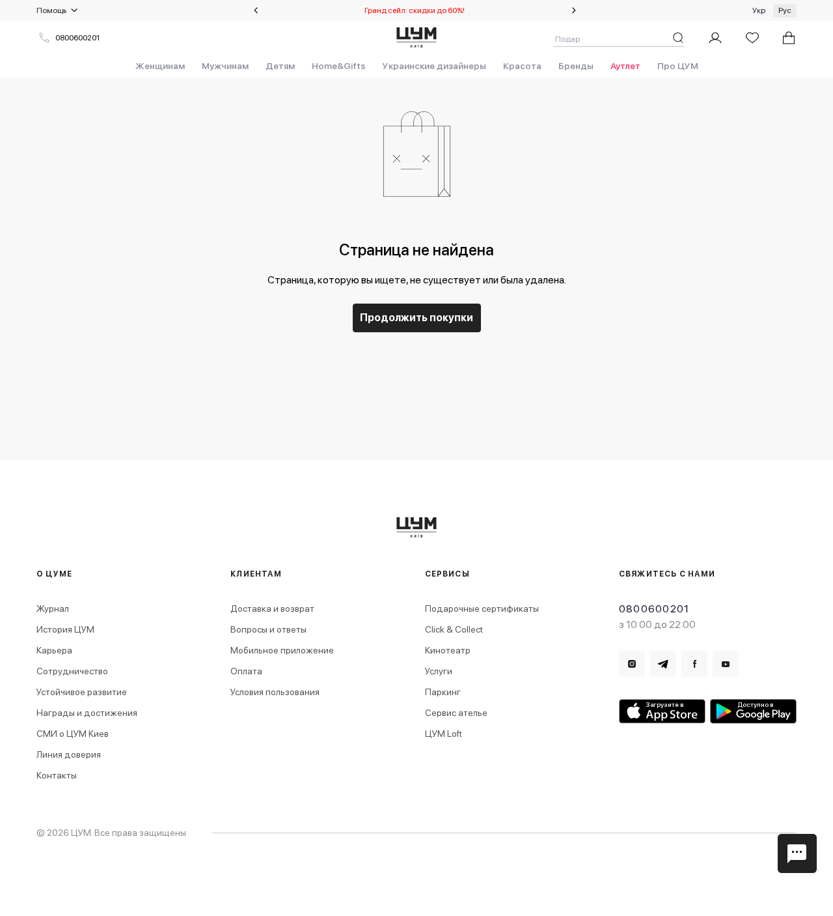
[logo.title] (417, 527)
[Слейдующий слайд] (574, 10)
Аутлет (625, 66)
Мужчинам (225, 66)
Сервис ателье (456, 713)
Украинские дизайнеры (434, 66)
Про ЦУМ (677, 66)
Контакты (56, 775)
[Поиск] (678, 38)
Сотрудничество (72, 671)
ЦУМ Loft (443, 733)
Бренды (576, 66)
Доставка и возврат (272, 608)
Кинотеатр (448, 650)
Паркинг (443, 692)
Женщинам (160, 66)
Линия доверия (68, 754)
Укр (758, 10)
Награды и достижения (86, 713)
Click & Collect (454, 629)
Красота (522, 66)
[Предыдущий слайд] (256, 10)
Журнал (52, 608)
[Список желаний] (752, 38)
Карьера (54, 650)
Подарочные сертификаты (482, 608)
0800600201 (77, 37)
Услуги (438, 671)
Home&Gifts (339, 66)
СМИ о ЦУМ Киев (72, 733)
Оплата (246, 671)
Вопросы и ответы (268, 629)
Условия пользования (275, 692)
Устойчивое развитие (81, 692)
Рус (784, 10)
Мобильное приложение (282, 650)
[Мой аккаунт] (715, 38)
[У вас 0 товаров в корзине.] (789, 38)
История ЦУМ (65, 629)
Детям (280, 66)
